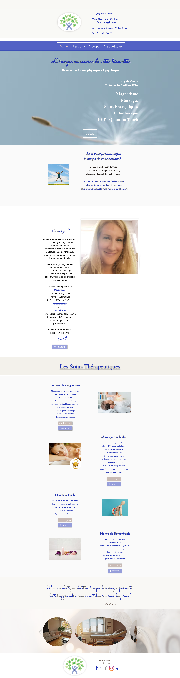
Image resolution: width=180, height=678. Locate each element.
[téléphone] (118, 668)
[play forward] (138, 632)
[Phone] (93, 33)
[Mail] (98, 668)
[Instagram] (111, 668)
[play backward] (40, 632)
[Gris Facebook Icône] (105, 668)
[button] (57, 631)
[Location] (93, 28)
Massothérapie (60, 303)
